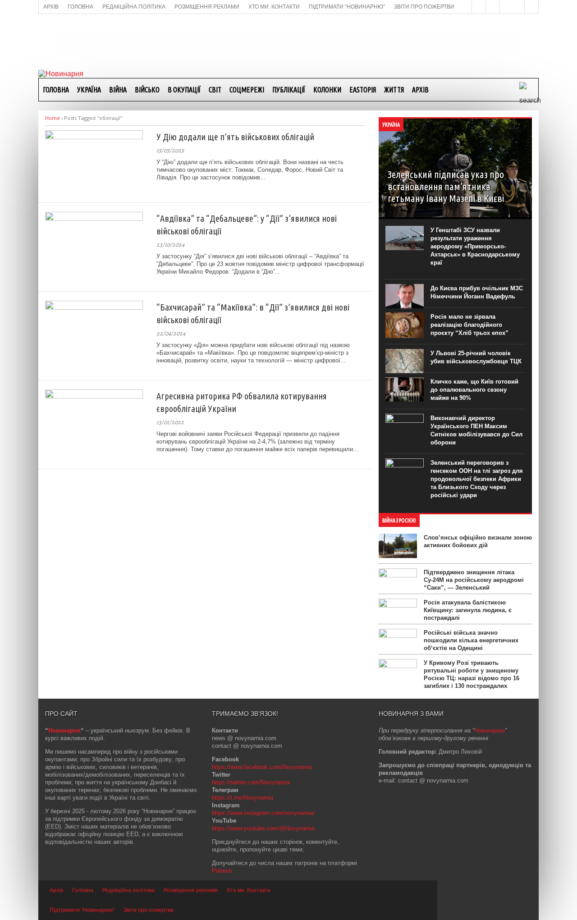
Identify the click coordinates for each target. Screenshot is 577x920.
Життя (394, 90)
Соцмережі (246, 90)
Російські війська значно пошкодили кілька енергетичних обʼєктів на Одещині (471, 640)
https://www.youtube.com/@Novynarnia (263, 828)
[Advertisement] (288, 41)
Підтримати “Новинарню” (82, 910)
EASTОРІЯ (362, 90)
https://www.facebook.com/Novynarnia (262, 767)
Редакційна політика (128, 890)
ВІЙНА (118, 90)
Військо (147, 90)
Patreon (222, 870)
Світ (215, 90)
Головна (56, 90)
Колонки (327, 90)
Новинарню (489, 730)
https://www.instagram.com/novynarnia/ (263, 813)
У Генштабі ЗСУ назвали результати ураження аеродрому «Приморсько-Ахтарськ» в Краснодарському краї (475, 246)
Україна (89, 90)
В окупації (184, 90)
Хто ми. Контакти (248, 890)
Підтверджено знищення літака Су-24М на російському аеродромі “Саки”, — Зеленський (474, 580)
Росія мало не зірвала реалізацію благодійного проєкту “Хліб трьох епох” (469, 324)
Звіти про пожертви (149, 910)
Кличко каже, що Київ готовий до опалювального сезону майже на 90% (474, 389)
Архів (420, 90)
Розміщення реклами (191, 890)
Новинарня (64, 730)
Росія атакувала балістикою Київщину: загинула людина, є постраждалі (468, 610)
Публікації (288, 90)
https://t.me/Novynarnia (242, 797)
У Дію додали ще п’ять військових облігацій (235, 137)
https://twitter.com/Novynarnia (251, 782)
